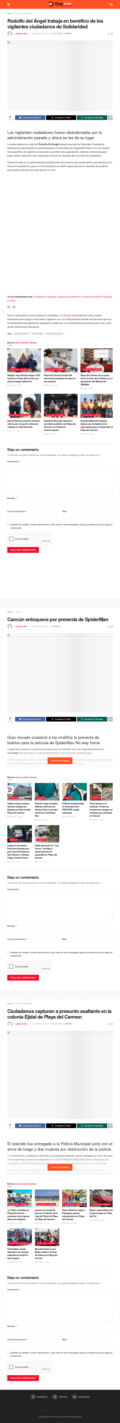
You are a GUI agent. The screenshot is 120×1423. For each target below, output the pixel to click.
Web (64, 511)
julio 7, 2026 (41, 862)
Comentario (14, 461)
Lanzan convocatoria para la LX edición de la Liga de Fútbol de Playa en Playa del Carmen (46, 1214)
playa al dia (21, 33)
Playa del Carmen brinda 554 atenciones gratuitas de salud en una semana (60, 378)
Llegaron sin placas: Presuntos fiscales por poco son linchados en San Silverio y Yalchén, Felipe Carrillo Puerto (18, 851)
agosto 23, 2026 (97, 1220)
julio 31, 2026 (87, 388)
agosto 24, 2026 (15, 1223)
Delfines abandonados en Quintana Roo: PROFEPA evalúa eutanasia (73, 808)
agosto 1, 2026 (97, 820)
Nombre (12, 498)
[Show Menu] (8, 4)
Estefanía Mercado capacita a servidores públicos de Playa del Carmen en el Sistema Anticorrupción (60, 425)
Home (9, 13)
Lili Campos (65, 315)
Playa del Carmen (54, 333)
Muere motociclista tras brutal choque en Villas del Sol (101, 1213)
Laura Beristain (21, 333)
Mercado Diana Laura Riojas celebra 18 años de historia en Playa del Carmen (46, 1253)
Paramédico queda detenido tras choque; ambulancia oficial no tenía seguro (18, 1253)
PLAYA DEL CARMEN (23, 13)
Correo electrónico (17, 511)
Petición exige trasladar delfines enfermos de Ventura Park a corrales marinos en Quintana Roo (46, 809)
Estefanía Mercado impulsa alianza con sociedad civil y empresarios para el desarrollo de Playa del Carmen (96, 425)
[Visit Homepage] (60, 4)
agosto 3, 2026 (51, 385)
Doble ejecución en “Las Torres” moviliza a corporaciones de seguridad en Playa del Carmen (47, 851)
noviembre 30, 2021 (40, 33)
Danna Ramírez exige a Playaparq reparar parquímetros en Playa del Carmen (73, 1214)
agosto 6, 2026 (42, 820)
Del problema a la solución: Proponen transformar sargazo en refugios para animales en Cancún (101, 809)
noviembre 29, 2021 (40, 626)
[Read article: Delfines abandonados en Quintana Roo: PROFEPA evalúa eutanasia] (74, 792)
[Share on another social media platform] (110, 117)
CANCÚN (18, 611)
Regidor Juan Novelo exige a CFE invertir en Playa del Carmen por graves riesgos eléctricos (23, 378)
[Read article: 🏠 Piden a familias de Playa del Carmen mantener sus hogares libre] (19, 1198)
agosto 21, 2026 (15, 1262)
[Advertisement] (60, 602)
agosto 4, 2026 (15, 385)
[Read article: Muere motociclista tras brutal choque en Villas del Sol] (102, 1198)
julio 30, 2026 (50, 434)
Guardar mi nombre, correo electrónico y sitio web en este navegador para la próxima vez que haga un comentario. (61, 526)
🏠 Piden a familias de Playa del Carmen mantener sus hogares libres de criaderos (18, 1214)
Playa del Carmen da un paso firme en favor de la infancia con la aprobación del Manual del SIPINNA (97, 380)
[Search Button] (111, 4)
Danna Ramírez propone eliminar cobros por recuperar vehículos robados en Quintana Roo (23, 423)
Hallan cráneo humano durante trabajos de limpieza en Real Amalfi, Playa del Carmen (19, 808)
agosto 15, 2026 (15, 817)
